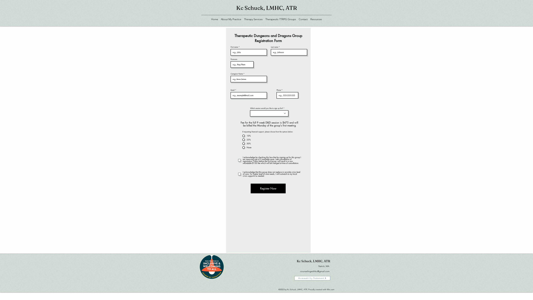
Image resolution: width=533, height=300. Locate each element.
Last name (274, 47)
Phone (279, 90)
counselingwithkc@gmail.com (315, 271)
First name (234, 47)
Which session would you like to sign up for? (266, 108)
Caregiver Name (237, 74)
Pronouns (234, 59)
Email (233, 90)
